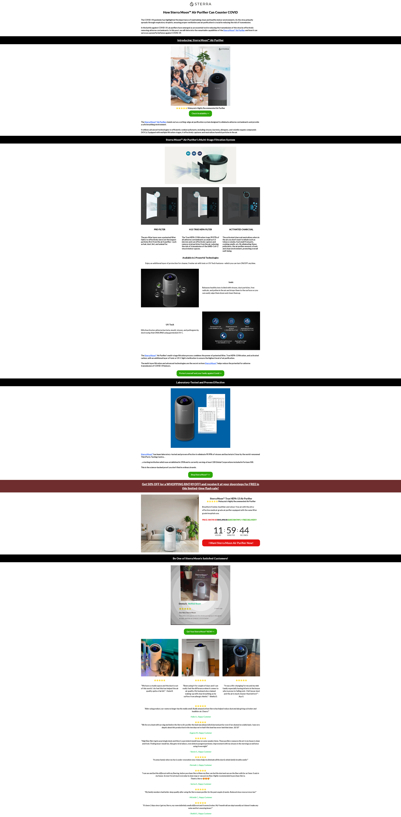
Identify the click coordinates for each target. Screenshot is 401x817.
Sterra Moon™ (151, 355)
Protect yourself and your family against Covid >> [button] (200, 373)
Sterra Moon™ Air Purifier (234, 30)
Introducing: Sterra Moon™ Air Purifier (200, 40)
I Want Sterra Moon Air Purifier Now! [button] (231, 542)
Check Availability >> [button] (200, 113)
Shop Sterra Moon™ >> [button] (200, 475)
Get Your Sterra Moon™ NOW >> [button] (200, 631)
